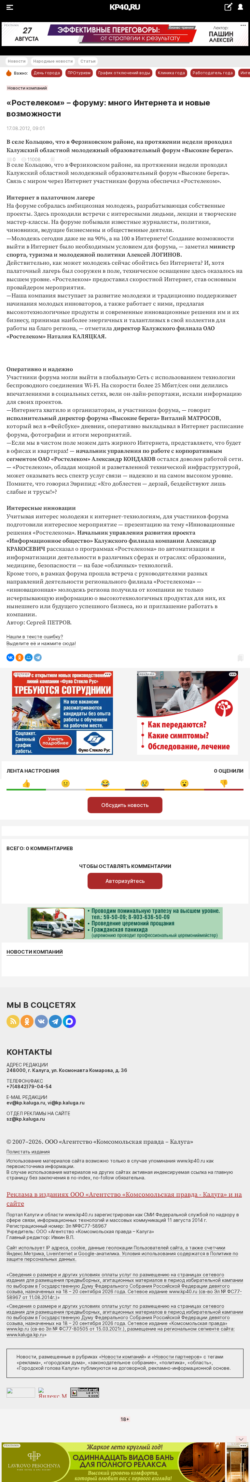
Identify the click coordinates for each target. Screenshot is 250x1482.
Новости (16, 61)
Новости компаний (27, 87)
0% (26, 783)
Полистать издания (28, 1151)
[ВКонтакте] (10, 657)
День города (47, 72)
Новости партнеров (177, 1356)
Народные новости (53, 61)
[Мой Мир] (29, 657)
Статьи (87, 61)
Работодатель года (213, 72)
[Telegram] (38, 657)
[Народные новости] (228, 7)
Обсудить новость (125, 805)
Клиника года (171, 72)
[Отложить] (52, 159)
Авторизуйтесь (125, 881)
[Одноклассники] (19, 657)
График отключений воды (124, 72)
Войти (240, 7)
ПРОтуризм (79, 72)
